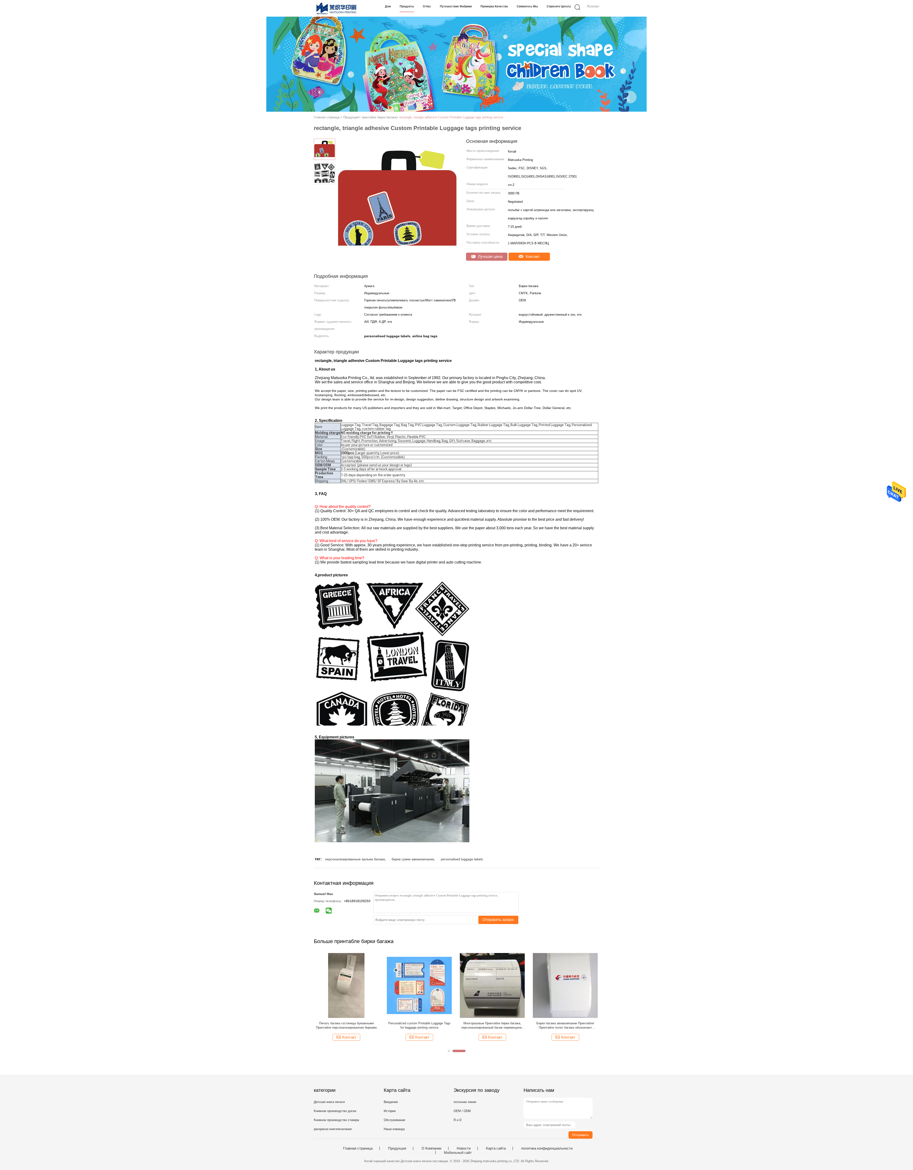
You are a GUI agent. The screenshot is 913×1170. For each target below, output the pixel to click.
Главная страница (358, 1148)
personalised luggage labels (462, 859)
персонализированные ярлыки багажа (355, 859)
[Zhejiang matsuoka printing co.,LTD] (337, 8)
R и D (457, 1120)
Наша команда (394, 1129)
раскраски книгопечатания (333, 1129)
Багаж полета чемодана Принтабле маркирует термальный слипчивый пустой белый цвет (346, 1025)
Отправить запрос (498, 920)
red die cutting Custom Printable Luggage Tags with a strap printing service (565, 1025)
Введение (391, 1102)
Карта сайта (496, 1148)
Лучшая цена (489, 256)
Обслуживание (394, 1120)
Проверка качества (494, 6)
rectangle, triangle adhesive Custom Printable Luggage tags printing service (451, 117)
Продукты (407, 6)
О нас (427, 6)
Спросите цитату (559, 6)
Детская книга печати (329, 1102)
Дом (388, 6)
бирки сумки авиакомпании (413, 859)
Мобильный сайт (458, 1152)
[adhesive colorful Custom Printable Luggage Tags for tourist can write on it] (492, 985)
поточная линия (465, 1102)
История (390, 1111)
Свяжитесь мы (527, 6)
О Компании (431, 1148)
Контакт (532, 256)
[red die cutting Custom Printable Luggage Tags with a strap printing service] (565, 985)
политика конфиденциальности (547, 1148)
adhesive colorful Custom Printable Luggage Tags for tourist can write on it (492, 1025)
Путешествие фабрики (456, 6)
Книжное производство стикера (336, 1120)
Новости (464, 1148)
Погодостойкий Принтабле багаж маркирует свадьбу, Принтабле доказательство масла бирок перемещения (419, 1025)
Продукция (397, 1148)
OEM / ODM (462, 1111)
